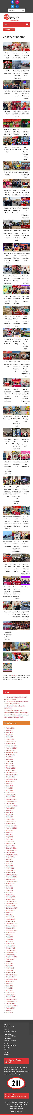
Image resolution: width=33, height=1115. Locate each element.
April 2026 (9, 737)
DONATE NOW (9, 29)
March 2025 (10, 766)
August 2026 (10, 728)
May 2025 (9, 761)
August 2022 (10, 830)
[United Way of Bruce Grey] (13, 20)
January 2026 (10, 743)
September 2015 (11, 1006)
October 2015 (10, 1003)
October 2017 (10, 954)
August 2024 (10, 781)
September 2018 (11, 930)
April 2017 (9, 966)
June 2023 (9, 812)
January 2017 (10, 972)
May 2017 (9, 963)
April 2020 (9, 892)
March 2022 (10, 841)
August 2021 (10, 857)
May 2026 (9, 734)
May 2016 (9, 988)
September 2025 (11, 752)
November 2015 (11, 1001)
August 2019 (10, 910)
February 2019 (10, 919)
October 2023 (10, 803)
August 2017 (10, 959)
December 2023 (11, 799)
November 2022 (11, 828)
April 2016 (9, 990)
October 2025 (10, 750)
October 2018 (10, 928)
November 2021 (11, 850)
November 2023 (11, 801)
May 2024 (9, 788)
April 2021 (9, 866)
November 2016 (11, 974)
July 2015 (9, 1010)
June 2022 (9, 834)
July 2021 (9, 859)
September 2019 (11, 908)
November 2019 (11, 903)
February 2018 (10, 946)
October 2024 (10, 777)
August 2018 (10, 932)
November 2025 (11, 748)
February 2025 (10, 768)
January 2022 (10, 846)
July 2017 (9, 961)
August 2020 (10, 883)
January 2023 (10, 823)
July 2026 (9, 730)
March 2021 (10, 868)
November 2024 (11, 774)
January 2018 (10, 948)
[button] (7, 50)
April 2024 (9, 790)
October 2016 (10, 977)
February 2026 (10, 741)
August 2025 (10, 754)
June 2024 (9, 786)
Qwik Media (20, 1111)
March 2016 (10, 992)
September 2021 (11, 854)
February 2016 (10, 994)
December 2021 (11, 848)
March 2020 (10, 894)
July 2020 (9, 886)
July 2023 (9, 810)
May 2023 (9, 814)
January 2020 (10, 899)
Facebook (14, 675)
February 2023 (10, 821)
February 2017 (10, 970)
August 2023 (10, 808)
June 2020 (9, 888)
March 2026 (10, 739)
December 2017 (11, 950)
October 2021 (10, 852)
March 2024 (10, 792)
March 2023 (10, 819)
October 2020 (10, 879)
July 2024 (9, 783)
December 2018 (11, 923)
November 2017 (11, 952)
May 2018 (9, 939)
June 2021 (9, 861)
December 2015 (11, 999)
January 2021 (10, 872)
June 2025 (9, 759)
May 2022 (9, 837)
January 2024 (10, 797)
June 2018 (9, 937)
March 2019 (10, 917)
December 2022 (11, 826)
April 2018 (9, 941)
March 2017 (10, 968)
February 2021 (10, 870)
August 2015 (10, 1008)
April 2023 (9, 817)
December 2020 (11, 874)
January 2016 (10, 997)
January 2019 (10, 921)
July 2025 (9, 757)
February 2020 (10, 897)
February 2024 (10, 794)
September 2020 (11, 881)
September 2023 (11, 806)
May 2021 (9, 863)
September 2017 (11, 957)
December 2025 (11, 746)
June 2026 (9, 732)
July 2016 (9, 983)
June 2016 (9, 986)
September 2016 (11, 979)
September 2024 (11, 779)
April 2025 (9, 763)
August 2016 (10, 981)
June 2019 (9, 914)
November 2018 (11, 926)
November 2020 (11, 877)
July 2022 (9, 832)
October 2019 (10, 906)
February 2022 (10, 843)
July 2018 (9, 934)
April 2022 (9, 839)
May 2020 (9, 890)
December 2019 (11, 901)
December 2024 (11, 772)
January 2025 (10, 770)
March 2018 (10, 943)
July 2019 (9, 912)
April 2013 (9, 1012)
